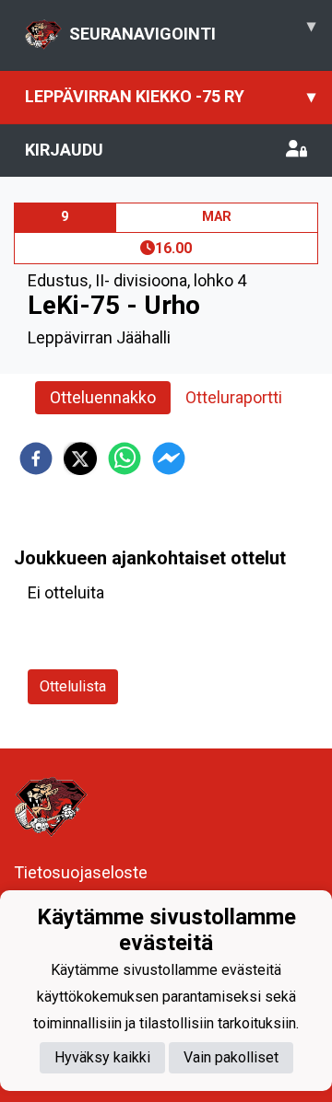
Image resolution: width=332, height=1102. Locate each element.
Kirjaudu (64, 149)
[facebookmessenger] (168, 458)
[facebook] (36, 458)
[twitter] (80, 458)
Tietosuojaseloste (81, 872)
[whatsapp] (124, 458)
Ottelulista (73, 686)
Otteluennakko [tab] (103, 397)
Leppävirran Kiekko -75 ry (170, 96)
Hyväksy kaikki (102, 1057)
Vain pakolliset (231, 1057)
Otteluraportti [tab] (233, 397)
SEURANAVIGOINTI (192, 29)
